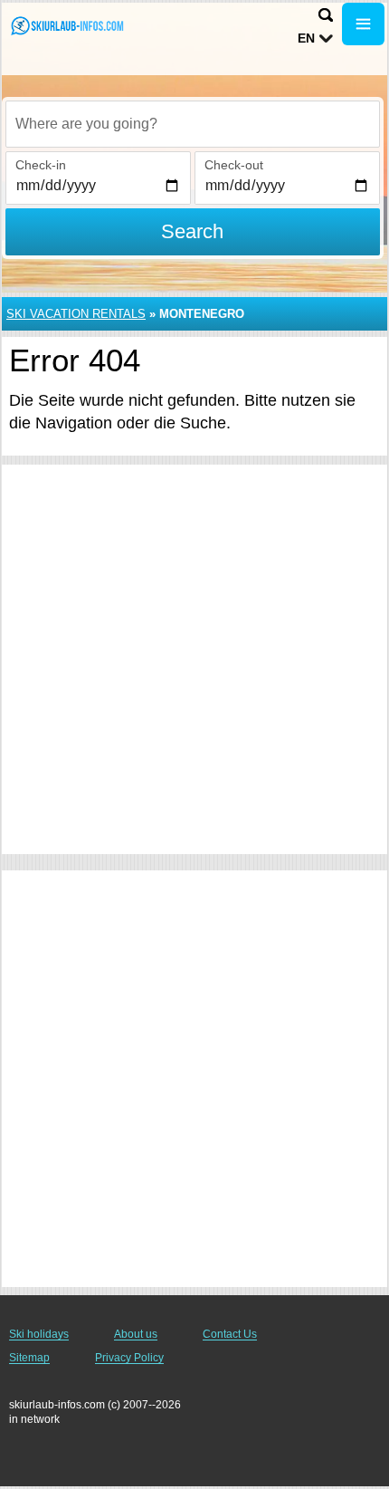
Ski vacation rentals (76, 314)
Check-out (233, 165)
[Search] (325, 15)
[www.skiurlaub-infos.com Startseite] (68, 26)
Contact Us (230, 1334)
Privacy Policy (129, 1357)
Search (192, 231)
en (306, 38)
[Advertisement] (194, 659)
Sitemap (29, 1357)
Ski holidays (39, 1334)
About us (135, 1334)
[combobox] (192, 124)
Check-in (40, 165)
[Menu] (363, 24)
